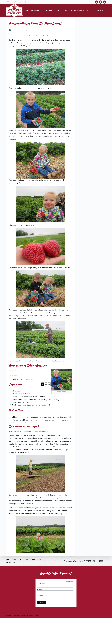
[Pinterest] (104, 2)
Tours (73, 10)
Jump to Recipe (35, 36)
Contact (14, 2)
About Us (90, 10)
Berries (33, 30)
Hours (8, 2)
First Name (40, 589)
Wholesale (81, 10)
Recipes (56, 30)
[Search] (105, 10)
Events (65, 10)
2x (46, 384)
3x (49, 384)
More (99, 10)
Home (28, 10)
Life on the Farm (39, 30)
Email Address (41, 583)
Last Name (40, 595)
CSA (58, 10)
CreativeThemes (33, 615)
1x (42, 384)
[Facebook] (96, 2)
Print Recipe (47, 36)
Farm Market (36, 10)
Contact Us (16, 559)
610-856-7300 (23, 2)
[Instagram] (100, 2)
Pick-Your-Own (49, 10)
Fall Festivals (11, 562)
